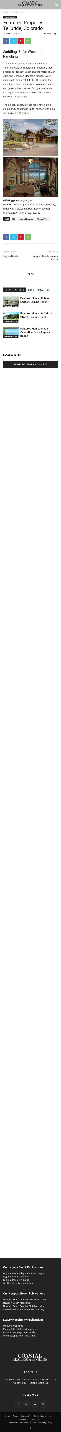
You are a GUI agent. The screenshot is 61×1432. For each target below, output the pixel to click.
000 (13, 219)
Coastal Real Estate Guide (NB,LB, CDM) (23, 1309)
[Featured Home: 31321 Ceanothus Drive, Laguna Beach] (11, 332)
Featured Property (26, 219)
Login (51, 1416)
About (15, 1416)
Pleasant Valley (43, 219)
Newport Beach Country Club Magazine (23, 1306)
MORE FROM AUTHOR (39, 290)
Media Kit (23, 1419)
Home (5, 12)
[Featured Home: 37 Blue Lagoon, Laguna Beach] (11, 302)
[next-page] (10, 344)
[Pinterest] (21, 41)
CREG (8, 34)
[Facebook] (6, 41)
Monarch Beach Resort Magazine (20, 1328)
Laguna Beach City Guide (16, 1279)
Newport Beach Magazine (16, 1302)
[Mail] (35, 1404)
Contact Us (25, 1416)
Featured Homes (18, 12)
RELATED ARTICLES (15, 290)
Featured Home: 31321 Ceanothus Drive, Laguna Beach (35, 332)
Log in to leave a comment (30, 364)
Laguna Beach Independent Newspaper (24, 1273)
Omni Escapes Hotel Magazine (19, 1335)
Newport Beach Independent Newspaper (24, 1299)
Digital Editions (39, 1416)
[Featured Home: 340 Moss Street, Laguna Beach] (11, 317)
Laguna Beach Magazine (16, 1276)
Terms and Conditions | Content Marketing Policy (30, 1422)
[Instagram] (26, 1404)
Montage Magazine (13, 1325)
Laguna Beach (10, 256)
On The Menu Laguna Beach (18, 1283)
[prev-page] (5, 344)
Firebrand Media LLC (37, 1382)
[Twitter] (13, 41)
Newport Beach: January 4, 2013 (45, 258)
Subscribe (34, 1419)
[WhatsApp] (28, 41)
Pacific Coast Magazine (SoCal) (19, 1332)
